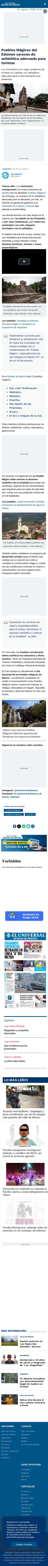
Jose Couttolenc (12, 1041)
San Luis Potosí (28, 1431)
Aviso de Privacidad (25, 1537)
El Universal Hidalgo (30, 1444)
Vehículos (25, 1476)
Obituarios (25, 1508)
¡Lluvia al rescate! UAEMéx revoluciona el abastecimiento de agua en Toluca (23, 505)
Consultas (25, 1515)
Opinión (9, 1020)
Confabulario (27, 1505)
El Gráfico (25, 1491)
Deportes (5, 1448)
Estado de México (17, 376)
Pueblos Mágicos (36, 193)
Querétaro (25, 1434)
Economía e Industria (6, 1442)
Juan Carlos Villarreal (14, 1026)
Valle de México (8, 1434)
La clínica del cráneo (14, 1061)
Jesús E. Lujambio (12, 1056)
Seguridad (5, 1438)
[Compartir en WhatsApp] (24, 826)
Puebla (24, 1441)
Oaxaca (24, 1438)
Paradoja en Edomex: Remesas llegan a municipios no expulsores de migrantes (20, 324)
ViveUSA (25, 1501)
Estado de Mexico (14, 814)
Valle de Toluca (8, 1431)
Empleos (25, 1473)
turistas (5, 193)
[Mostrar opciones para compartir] (45, 11)
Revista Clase (27, 1498)
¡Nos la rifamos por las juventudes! (15, 1047)
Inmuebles (26, 1470)
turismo (30, 814)
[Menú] (45, 4)
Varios (24, 1479)
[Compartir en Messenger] (28, 826)
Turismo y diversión (10, 1451)
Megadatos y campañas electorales (16, 1032)
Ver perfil (15, 176)
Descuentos (26, 1511)
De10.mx (25, 1495)
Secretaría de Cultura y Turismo (18, 206)
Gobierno (6, 169)
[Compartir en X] (19, 826)
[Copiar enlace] (33, 826)
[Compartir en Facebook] (14, 826)
